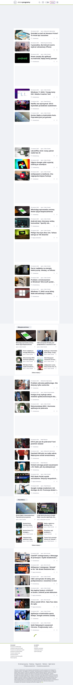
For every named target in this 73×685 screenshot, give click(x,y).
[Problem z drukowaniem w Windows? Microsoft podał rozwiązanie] (22, 281)
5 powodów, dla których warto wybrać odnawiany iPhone (43, 46)
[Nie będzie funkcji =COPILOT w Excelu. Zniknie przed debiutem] (22, 592)
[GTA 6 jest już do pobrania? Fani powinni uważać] (22, 443)
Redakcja (31, 664)
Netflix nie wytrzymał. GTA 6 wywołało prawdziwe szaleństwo (44, 105)
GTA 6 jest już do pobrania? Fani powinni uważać (43, 443)
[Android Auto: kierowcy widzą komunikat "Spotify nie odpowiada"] (22, 223)
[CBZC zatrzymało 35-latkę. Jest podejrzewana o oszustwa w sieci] (47, 335)
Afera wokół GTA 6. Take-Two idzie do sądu (44, 603)
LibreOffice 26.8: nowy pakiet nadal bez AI (42, 152)
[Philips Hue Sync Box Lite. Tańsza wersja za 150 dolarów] (22, 234)
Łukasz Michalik (48, 534)
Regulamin (38, 664)
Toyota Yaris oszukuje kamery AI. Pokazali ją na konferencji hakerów (50, 538)
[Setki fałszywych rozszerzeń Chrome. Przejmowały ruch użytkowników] (40, 360)
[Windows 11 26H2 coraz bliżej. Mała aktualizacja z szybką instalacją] (22, 293)
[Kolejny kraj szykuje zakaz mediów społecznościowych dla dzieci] (22, 396)
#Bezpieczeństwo (23, 327)
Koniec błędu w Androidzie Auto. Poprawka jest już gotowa (43, 116)
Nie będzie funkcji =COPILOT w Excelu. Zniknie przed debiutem (44, 591)
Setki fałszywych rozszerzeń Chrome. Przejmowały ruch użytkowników (49, 358)
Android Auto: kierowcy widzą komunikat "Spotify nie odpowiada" (42, 223)
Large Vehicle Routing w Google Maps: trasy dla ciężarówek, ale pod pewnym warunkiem (46, 516)
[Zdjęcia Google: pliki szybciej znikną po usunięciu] (22, 164)
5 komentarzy (36, 167)
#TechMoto (21, 500)
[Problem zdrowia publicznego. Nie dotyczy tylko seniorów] (22, 385)
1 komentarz (35, 38)
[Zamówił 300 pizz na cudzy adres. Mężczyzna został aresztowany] (22, 455)
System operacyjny (38, 651)
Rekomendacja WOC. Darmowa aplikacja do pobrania (29, 358)
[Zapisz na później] (54, 38)
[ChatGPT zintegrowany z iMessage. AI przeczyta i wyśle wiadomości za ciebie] (22, 557)
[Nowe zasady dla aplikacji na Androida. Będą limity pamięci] (22, 58)
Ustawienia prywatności (43, 666)
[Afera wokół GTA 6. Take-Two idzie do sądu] (22, 603)
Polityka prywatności (29, 666)
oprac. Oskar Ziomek (45, 54)
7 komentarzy (36, 470)
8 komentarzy (36, 156)
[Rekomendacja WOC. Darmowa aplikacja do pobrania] (19, 360)
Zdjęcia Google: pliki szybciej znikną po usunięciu (42, 163)
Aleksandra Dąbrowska (46, 381)
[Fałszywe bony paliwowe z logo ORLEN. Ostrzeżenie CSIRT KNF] (19, 540)
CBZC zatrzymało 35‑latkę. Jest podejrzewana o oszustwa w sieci (44, 580)
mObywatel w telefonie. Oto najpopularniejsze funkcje (42, 175)
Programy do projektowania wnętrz (17, 649)
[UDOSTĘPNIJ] (56, 38)
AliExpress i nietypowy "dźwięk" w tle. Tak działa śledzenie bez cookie (43, 569)
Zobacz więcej (36, 372)
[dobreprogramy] (25, 2)
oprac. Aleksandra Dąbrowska (48, 31)
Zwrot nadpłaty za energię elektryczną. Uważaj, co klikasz (43, 269)
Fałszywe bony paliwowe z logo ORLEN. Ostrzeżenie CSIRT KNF (28, 538)
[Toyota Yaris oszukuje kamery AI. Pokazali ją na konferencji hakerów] (40, 540)
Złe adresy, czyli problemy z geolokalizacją (48, 531)
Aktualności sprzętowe (38, 648)
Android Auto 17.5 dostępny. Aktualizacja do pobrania (28, 531)
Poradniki (36, 646)
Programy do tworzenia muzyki (16, 648)
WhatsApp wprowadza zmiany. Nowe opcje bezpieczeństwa (43, 210)
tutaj (42, 682)
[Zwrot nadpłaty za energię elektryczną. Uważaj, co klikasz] (22, 270)
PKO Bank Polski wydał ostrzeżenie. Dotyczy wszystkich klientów (28, 366)
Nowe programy (13, 657)
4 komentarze (36, 61)
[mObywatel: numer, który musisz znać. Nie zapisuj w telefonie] (40, 367)
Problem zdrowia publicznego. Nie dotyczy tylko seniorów (44, 384)
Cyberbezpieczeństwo (38, 649)
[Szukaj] (39, 2)
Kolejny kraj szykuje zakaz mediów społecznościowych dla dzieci (43, 396)
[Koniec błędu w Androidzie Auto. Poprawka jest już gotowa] (22, 117)
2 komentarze (36, 411)
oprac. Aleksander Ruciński (43, 519)
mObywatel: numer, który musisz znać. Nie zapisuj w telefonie (50, 366)
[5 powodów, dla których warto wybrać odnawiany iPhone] (22, 46)
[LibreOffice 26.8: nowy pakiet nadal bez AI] (22, 152)
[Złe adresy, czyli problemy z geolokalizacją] (40, 533)
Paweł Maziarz (44, 439)
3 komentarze (36, 120)
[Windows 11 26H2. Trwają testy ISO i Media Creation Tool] (22, 94)
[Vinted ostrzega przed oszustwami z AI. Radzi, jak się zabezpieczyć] (22, 466)
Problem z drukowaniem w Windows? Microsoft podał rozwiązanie (42, 282)
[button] (57, 2)
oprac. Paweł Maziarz (46, 101)
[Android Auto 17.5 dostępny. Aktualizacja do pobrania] (19, 533)
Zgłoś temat (51, 664)
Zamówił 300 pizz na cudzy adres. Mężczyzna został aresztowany (44, 454)
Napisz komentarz (37, 237)
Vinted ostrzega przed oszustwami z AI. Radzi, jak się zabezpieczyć (44, 466)
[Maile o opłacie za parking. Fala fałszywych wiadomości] (40, 525)
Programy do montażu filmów (16, 651)
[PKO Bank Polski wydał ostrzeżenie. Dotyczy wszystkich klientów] (19, 367)
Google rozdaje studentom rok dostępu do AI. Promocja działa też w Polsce (44, 490)
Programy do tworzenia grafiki (16, 656)
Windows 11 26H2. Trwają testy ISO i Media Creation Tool (43, 93)
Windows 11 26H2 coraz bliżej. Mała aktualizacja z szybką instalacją (42, 293)
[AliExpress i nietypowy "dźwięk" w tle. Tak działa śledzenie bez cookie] (22, 569)
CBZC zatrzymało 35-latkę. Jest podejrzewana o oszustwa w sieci (46, 343)
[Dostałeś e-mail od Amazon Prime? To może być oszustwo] (22, 35)
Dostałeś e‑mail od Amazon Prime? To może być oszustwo (44, 34)
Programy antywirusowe (15, 653)
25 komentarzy (36, 285)
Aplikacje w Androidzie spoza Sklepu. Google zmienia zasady (50, 351)
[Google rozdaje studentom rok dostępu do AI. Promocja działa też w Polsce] (22, 490)
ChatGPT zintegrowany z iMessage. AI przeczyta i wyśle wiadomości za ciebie (44, 557)
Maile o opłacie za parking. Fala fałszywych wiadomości (49, 524)
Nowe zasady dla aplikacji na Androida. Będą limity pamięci (44, 57)
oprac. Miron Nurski (45, 553)
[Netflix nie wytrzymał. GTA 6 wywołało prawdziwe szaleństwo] (22, 105)
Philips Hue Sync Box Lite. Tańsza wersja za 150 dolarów (44, 234)
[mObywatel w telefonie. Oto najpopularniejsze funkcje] (22, 175)
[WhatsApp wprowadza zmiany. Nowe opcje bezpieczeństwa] (22, 211)
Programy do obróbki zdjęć (15, 646)
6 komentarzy (36, 583)
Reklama (45, 664)
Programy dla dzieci (14, 654)
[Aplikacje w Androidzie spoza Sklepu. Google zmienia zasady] (40, 353)
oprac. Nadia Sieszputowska (47, 392)
